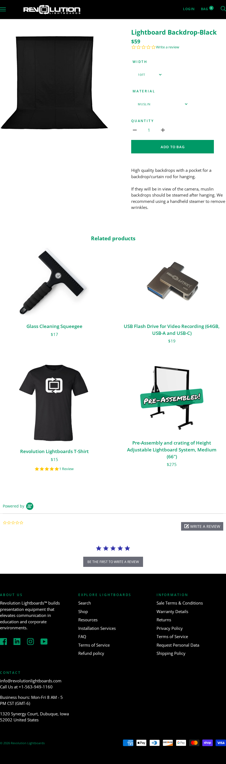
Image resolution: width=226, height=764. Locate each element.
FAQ (82, 636)
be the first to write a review (113, 561)
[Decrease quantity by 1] (134, 129)
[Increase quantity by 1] (162, 129)
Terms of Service (94, 645)
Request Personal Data (178, 645)
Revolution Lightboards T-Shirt (54, 451)
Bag (206, 9)
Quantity (142, 121)
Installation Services (97, 628)
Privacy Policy (170, 628)
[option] (54, 83)
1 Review (66, 469)
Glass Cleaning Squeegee (54, 326)
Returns (164, 619)
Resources (88, 619)
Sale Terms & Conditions (180, 603)
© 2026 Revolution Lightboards (22, 743)
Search (84, 603)
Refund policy (91, 653)
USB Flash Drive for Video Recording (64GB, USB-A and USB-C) (172, 329)
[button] (202, 526)
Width (140, 62)
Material (144, 91)
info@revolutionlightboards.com (30, 680)
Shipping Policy (171, 653)
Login (189, 9)
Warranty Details (172, 611)
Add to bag (173, 146)
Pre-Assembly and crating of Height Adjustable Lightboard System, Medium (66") (171, 450)
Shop (83, 611)
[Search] (223, 9)
